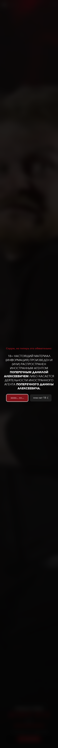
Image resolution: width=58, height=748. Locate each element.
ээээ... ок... (17, 398)
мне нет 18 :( (40, 398)
